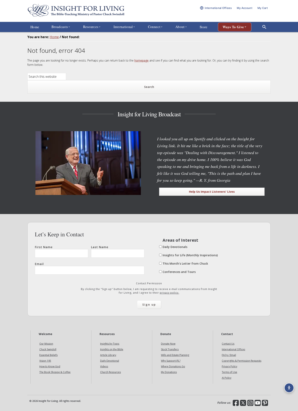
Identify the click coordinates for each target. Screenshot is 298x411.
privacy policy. (169, 292)
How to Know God (49, 366)
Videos (104, 366)
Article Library (108, 355)
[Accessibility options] (289, 388)
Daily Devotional (109, 360)
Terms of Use (229, 372)
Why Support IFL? (170, 360)
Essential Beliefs (48, 355)
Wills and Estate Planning (175, 355)
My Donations (169, 372)
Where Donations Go (173, 366)
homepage (141, 60)
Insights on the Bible (111, 349)
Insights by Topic (109, 343)
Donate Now (168, 343)
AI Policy (226, 378)
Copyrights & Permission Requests (241, 360)
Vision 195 (45, 360)
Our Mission (46, 343)
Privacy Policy (229, 366)
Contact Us (228, 343)
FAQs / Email (229, 355)
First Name (44, 247)
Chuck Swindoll (47, 349)
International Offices (233, 349)
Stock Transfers (170, 349)
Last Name (99, 247)
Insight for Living (76, 11)
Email (39, 264)
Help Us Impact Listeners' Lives (212, 192)
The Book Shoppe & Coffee (55, 372)
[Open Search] (264, 27)
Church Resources (110, 372)
